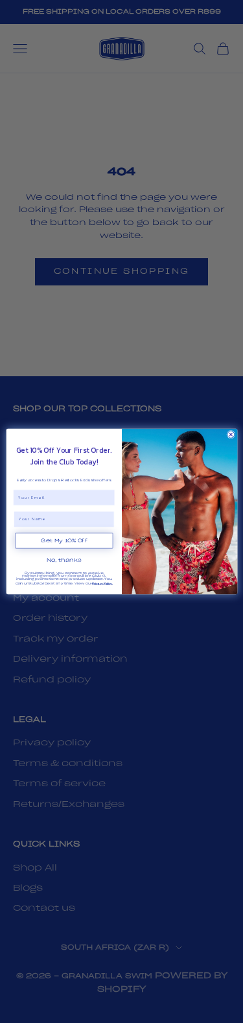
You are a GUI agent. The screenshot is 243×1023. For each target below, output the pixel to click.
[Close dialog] (230, 434)
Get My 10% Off (64, 540)
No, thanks (64, 560)
